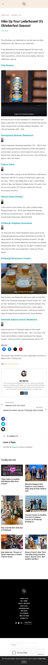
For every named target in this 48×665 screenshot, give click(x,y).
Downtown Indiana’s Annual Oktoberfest (19, 319)
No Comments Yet (12, 436)
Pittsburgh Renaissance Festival (16, 258)
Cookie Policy (42, 658)
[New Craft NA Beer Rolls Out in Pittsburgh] (12, 510)
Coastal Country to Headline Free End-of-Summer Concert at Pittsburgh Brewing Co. (36, 518)
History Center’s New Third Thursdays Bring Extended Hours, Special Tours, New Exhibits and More (35, 555)
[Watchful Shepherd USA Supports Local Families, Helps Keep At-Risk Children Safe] (36, 473)
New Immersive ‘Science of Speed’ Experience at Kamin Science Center (11, 554)
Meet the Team (24, 616)
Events (17, 364)
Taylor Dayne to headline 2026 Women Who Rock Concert (10, 481)
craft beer (11, 364)
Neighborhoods (24, 608)
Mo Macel (5, 31)
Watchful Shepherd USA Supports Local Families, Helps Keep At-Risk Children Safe (35, 487)
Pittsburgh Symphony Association (16, 223)
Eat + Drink (24, 601)
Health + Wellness (24, 603)
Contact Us (24, 618)
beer (6, 364)
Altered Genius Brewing (12, 196)
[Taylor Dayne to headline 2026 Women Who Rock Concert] (12, 470)
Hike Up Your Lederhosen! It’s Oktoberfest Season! (22, 23)
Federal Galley (7, 164)
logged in (15, 447)
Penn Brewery (7, 65)
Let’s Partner (24, 613)
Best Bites (24, 611)
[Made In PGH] (24, 4)
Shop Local (24, 606)
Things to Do (5, 15)
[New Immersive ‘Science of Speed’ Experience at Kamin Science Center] (12, 542)
